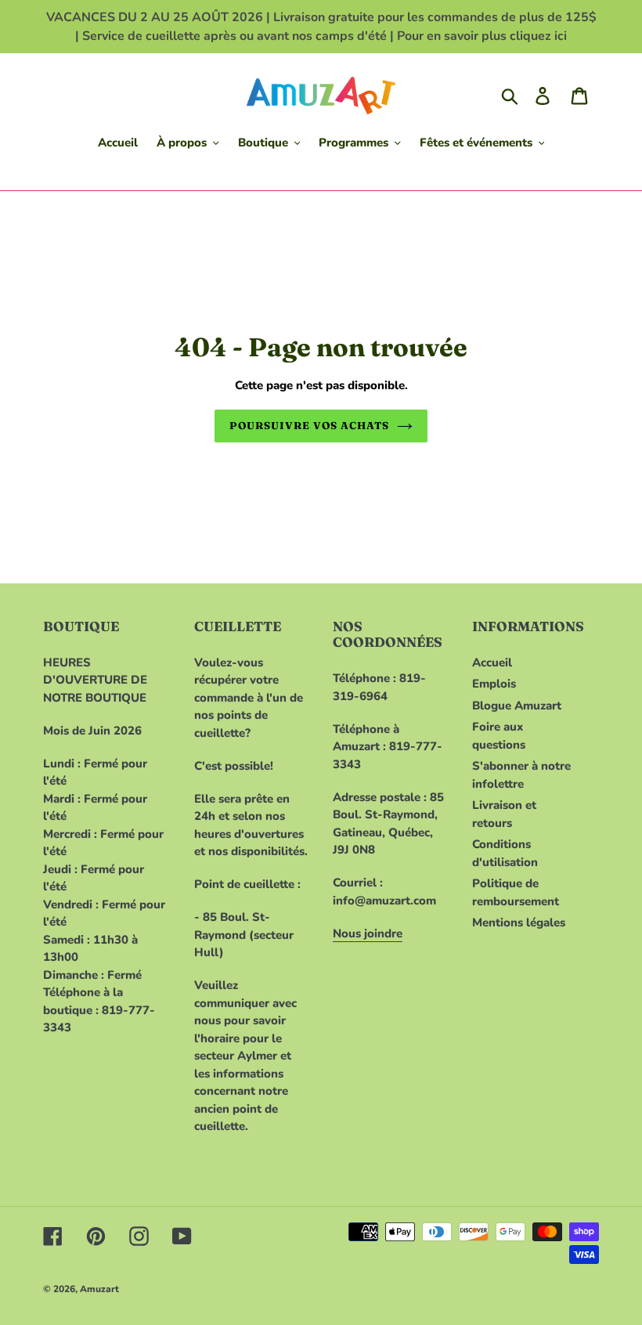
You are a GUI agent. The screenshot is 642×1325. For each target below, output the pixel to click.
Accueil (492, 662)
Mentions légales (518, 922)
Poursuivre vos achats (309, 425)
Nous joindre (367, 933)
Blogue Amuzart (516, 705)
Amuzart (99, 1289)
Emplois (494, 683)
